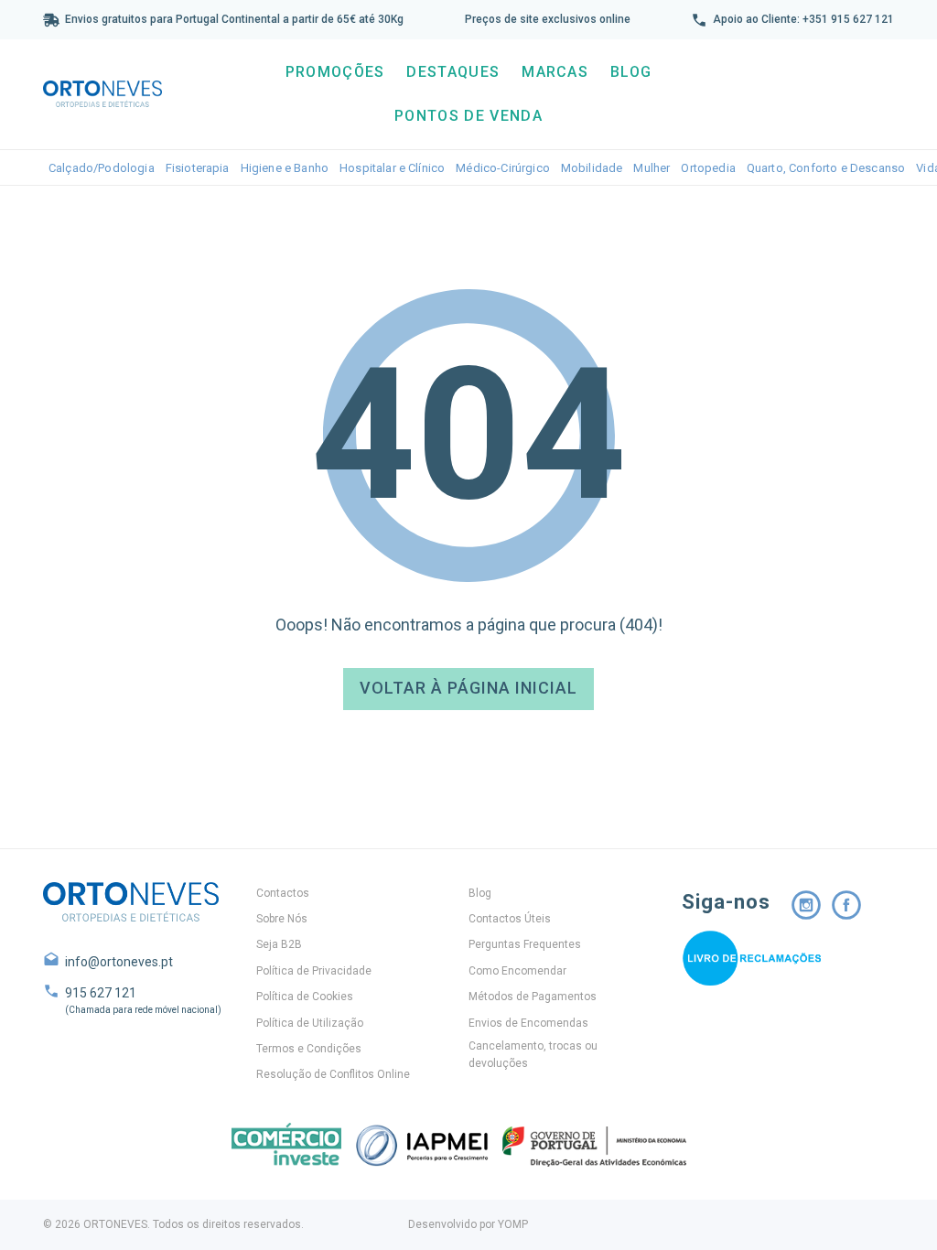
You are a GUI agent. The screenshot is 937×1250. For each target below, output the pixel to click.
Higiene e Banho (284, 168)
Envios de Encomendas (528, 1023)
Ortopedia (708, 168)
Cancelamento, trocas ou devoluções (533, 1055)
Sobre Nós (281, 918)
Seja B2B (279, 944)
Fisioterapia (198, 168)
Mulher (651, 168)
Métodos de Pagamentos (532, 996)
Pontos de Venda (468, 115)
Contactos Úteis (509, 918)
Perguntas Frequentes (524, 944)
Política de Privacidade (314, 970)
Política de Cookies (304, 996)
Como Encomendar (517, 970)
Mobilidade (592, 168)
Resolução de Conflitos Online (333, 1074)
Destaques (453, 72)
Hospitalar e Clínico (392, 168)
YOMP (513, 1224)
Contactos (282, 893)
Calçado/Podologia (101, 168)
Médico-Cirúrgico (503, 168)
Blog (631, 72)
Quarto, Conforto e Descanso (826, 168)
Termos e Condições (308, 1048)
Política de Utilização (309, 1023)
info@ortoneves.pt (119, 961)
